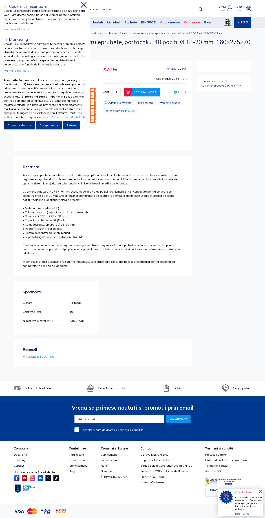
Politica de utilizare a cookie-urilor (226, 460)
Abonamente (170, 22)
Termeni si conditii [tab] (219, 448)
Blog (207, 22)
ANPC (209, 471)
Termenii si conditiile (130, 430)
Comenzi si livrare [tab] (114, 448)
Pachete (130, 22)
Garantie (106, 471)
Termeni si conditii (216, 465)
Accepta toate (48, 125)
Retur (104, 465)
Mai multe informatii (16, 29)
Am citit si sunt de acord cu (113, 430)
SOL (219, 471)
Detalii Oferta (242, 513)
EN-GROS (148, 22)
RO (245, 22)
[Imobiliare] (227, 22)
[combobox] (136, 9)
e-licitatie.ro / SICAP (114, 477)
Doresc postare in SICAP (120, 111)
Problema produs (169, 103)
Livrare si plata (110, 460)
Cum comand (109, 454)
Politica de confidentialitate (68, 117)
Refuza (71, 125)
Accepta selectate (19, 125)
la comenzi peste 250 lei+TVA (221, 83)
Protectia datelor (216, 454)
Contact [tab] (146, 448)
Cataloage (192, 22)
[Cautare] (200, 9)
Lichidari (113, 22)
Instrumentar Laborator (105, 33)
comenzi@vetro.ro (152, 482)
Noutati (97, 22)
